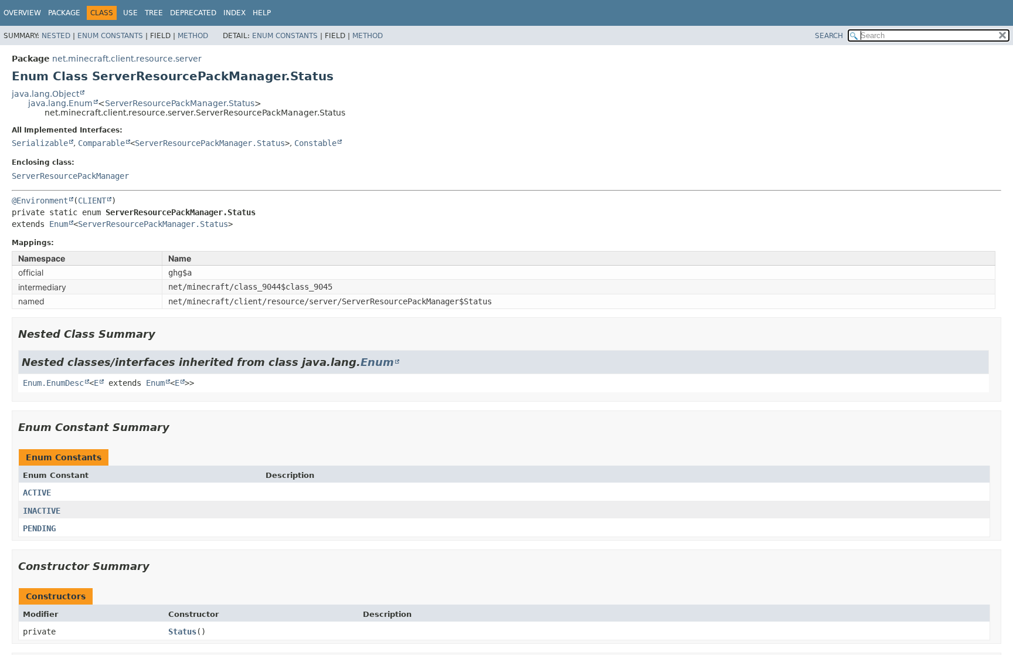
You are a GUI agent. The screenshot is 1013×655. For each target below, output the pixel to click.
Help (262, 13)
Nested (56, 36)
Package (64, 13)
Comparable (101, 143)
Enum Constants (110, 36)
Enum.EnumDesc (53, 383)
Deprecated (193, 13)
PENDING (39, 528)
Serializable (40, 143)
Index (234, 13)
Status (182, 631)
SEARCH (829, 36)
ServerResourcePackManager (70, 176)
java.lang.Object (45, 94)
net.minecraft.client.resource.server (127, 58)
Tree (154, 13)
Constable (315, 143)
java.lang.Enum (60, 103)
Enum (58, 224)
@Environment (40, 200)
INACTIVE (41, 510)
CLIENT (92, 200)
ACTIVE (37, 492)
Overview (22, 13)
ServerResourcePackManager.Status (179, 103)
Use (130, 13)
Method (193, 36)
